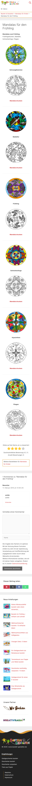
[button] (30, 3)
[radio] (8, 449)
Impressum (8, 777)
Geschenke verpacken (9, 764)
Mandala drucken (16, 101)
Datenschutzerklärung (19, 563)
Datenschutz (9, 775)
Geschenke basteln (8, 761)
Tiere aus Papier (7, 767)
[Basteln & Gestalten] (10, 3)
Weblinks (8, 772)
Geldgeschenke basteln (10, 758)
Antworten (8, 502)
